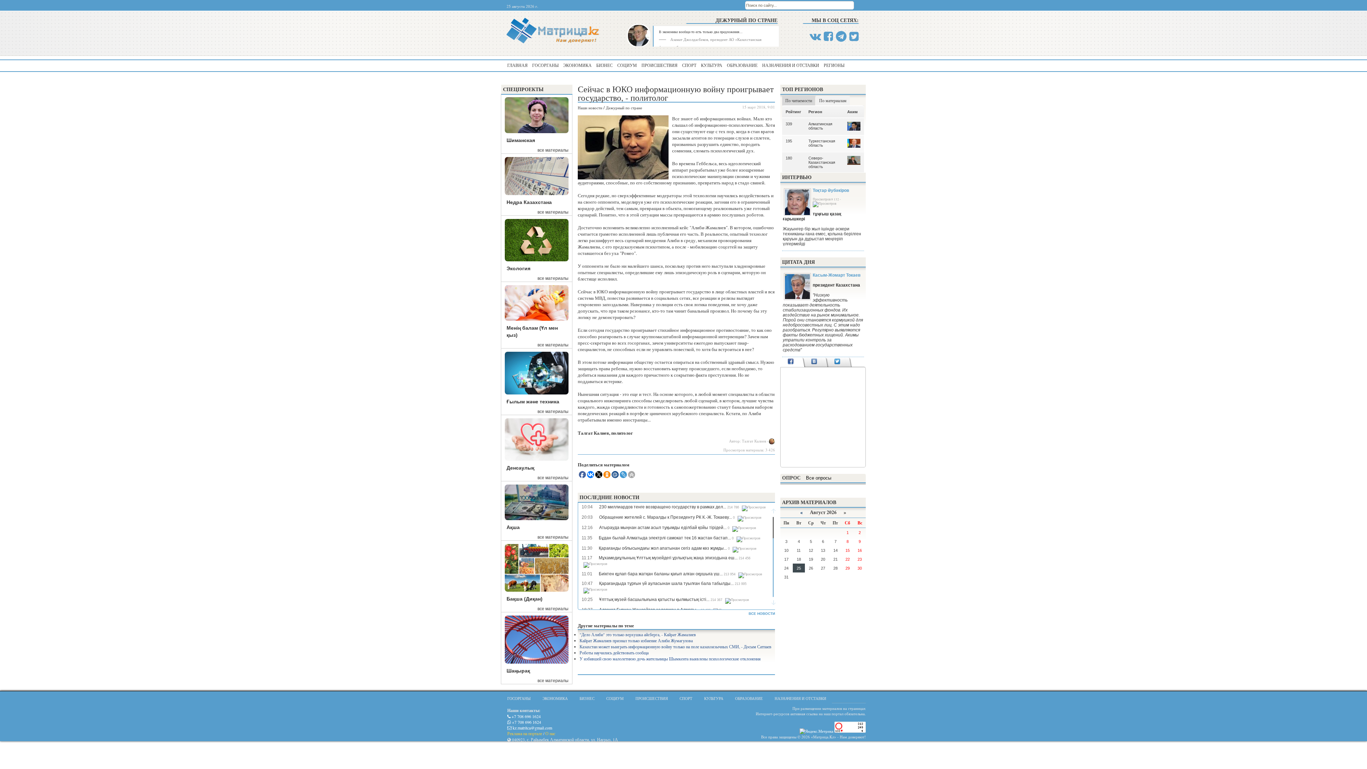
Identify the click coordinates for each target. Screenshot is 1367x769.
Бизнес (604, 65)
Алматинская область (820, 126)
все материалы (553, 150)
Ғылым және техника (533, 401)
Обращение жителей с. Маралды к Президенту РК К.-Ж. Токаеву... (665, 517)
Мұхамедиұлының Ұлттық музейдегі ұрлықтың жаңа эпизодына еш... (668, 557)
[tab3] (837, 362)
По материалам (833, 100)
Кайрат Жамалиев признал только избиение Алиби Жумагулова (636, 640)
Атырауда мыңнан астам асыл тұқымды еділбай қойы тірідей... (663, 527)
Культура (711, 65)
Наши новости (590, 107)
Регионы (834, 65)
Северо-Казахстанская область (821, 162)
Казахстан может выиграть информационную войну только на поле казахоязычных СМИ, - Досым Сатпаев (675, 646)
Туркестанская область (821, 143)
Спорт (689, 65)
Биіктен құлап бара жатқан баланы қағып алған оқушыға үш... (661, 573)
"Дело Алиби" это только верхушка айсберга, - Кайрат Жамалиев (638, 634)
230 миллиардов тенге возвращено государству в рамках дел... (662, 506)
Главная (517, 65)
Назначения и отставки (790, 65)
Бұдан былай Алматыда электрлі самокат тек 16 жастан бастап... (665, 537)
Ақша (513, 527)
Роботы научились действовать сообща (614, 652)
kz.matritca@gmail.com (532, 728)
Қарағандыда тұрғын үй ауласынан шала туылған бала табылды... (666, 583)
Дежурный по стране (746, 20)
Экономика (577, 65)
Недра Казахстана (529, 202)
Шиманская (521, 140)
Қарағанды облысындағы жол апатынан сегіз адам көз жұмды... (663, 548)
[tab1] (790, 362)
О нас (550, 733)
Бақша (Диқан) (525, 599)
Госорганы (545, 65)
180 (789, 158)
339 (789, 124)
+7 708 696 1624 (525, 716)
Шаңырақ (518, 671)
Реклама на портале (524, 733)
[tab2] (813, 362)
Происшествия (659, 65)
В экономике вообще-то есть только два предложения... (701, 31)
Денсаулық (520, 468)
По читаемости (798, 100)
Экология (518, 268)
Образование (742, 65)
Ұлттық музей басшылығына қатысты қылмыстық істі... (654, 599)
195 (789, 141)
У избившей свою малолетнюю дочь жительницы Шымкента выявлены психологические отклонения (670, 658)
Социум (627, 65)
